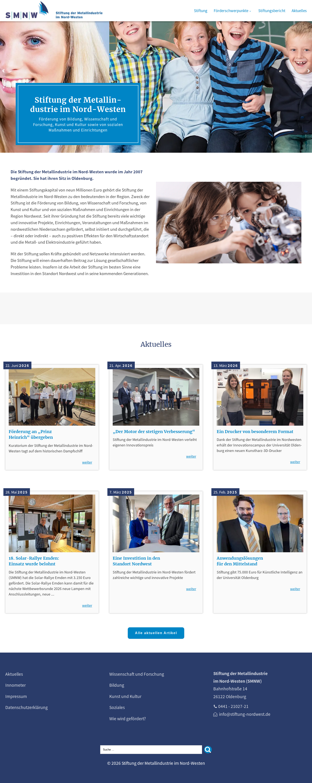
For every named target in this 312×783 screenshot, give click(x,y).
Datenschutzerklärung (26, 707)
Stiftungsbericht (271, 10)
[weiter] (309, 71)
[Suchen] (208, 749)
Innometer (15, 685)
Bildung (116, 685)
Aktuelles (299, 10)
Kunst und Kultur (125, 696)
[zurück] (3, 71)
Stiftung (200, 10)
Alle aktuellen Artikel (156, 633)
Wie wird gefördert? (127, 718)
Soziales (117, 707)
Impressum (16, 696)
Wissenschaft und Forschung (136, 674)
